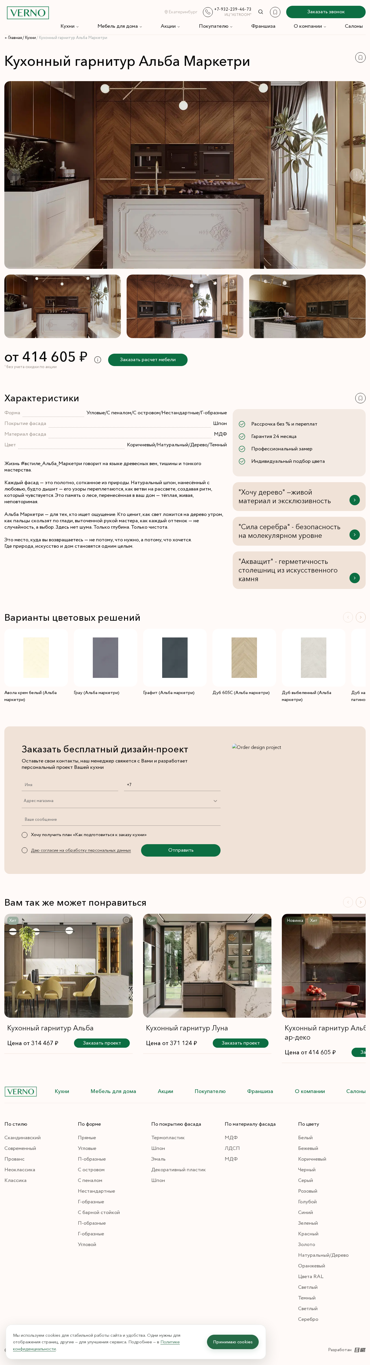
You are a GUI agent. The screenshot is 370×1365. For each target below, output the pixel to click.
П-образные (92, 1159)
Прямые (87, 1138)
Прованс (14, 1159)
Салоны (354, 26)
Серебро (308, 1319)
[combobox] (23, 801)
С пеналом (90, 1180)
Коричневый (312, 1159)
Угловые (87, 1148)
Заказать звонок (326, 12)
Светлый (308, 1287)
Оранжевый (311, 1266)
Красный (308, 1234)
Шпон (158, 1148)
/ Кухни (29, 38)
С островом (91, 1170)
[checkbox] (24, 835)
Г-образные (91, 1202)
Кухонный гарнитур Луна (187, 1028)
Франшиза (263, 26)
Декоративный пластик (178, 1170)
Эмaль (158, 1159)
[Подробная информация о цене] (97, 359)
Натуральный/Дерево (323, 1255)
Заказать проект (102, 1043)
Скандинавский (22, 1138)
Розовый (307, 1191)
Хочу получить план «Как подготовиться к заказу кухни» (89, 834)
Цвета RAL (310, 1276)
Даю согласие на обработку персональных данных (81, 850)
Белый (305, 1138)
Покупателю (213, 26)
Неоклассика (19, 1170)
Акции (168, 26)
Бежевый (308, 1148)
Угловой (87, 1244)
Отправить (181, 850)
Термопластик (168, 1138)
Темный (307, 1298)
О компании (308, 26)
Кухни (67, 26)
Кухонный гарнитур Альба (50, 1028)
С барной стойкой (99, 1212)
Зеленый (308, 1223)
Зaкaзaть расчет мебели (148, 359)
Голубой (307, 1202)
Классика (15, 1180)
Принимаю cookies (233, 1342)
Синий (305, 1212)
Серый (305, 1180)
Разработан (340, 1350)
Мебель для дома (117, 26)
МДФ (231, 1138)
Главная (15, 38)
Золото (306, 1244)
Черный (307, 1170)
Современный (20, 1148)
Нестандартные (96, 1191)
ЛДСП (232, 1148)
